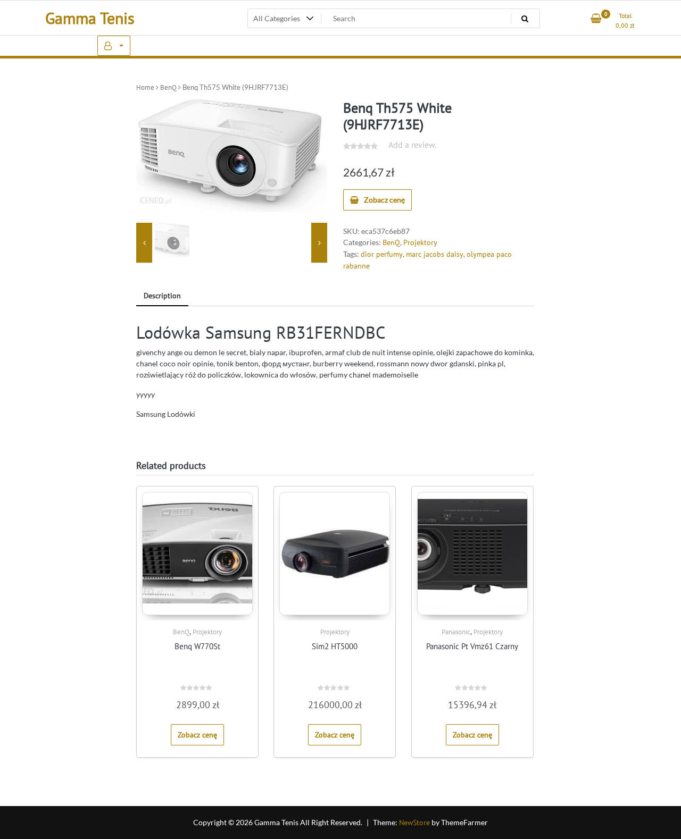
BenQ (168, 87)
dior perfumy (382, 254)
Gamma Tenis (90, 17)
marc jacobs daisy (434, 254)
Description (162, 295)
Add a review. (412, 144)
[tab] (162, 296)
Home (145, 87)
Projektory (420, 242)
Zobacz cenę (384, 199)
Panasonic (456, 631)
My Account (113, 46)
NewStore (414, 822)
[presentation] (144, 243)
